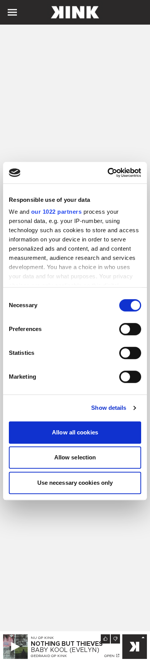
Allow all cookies (75, 432)
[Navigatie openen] (12, 12)
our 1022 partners (56, 211)
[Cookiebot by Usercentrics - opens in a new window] (108, 173)
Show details (108, 407)
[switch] (130, 329)
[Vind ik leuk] (105, 639)
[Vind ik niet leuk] (115, 639)
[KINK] (134, 646)
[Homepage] (75, 12)
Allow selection (75, 457)
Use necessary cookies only (75, 482)
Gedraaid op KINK (49, 656)
